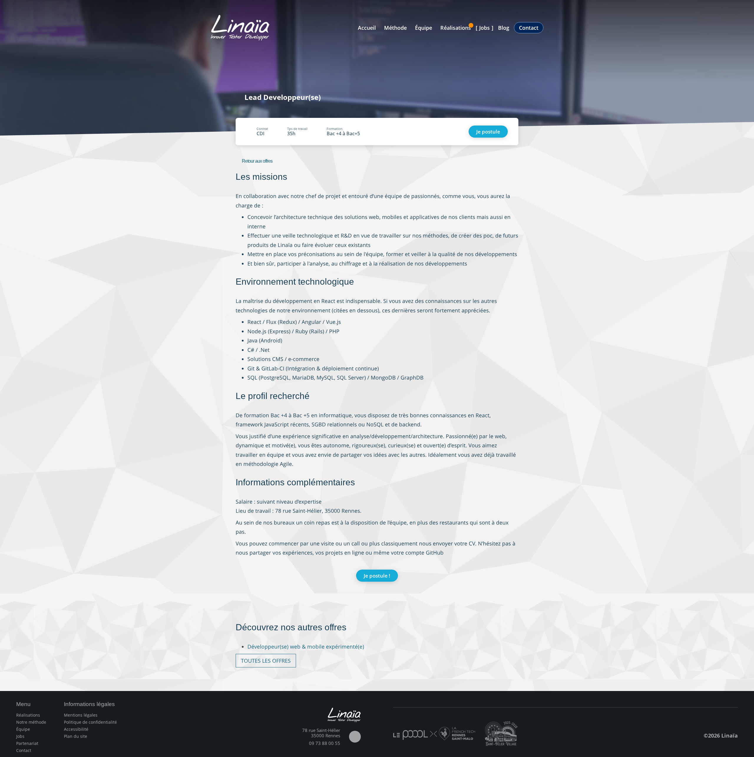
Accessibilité (76, 729)
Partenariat (27, 743)
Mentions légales (80, 715)
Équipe (423, 27)
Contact (528, 27)
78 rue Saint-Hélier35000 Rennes (321, 733)
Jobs (484, 27)
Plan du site (75, 736)
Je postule (488, 131)
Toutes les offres (266, 660)
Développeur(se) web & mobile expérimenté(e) (305, 646)
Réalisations (455, 27)
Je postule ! (377, 575)
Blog (503, 27)
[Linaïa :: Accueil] (240, 28)
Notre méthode (31, 722)
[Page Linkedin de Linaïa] (355, 737)
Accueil (367, 27)
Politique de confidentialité (90, 722)
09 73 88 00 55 (324, 743)
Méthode (395, 27)
